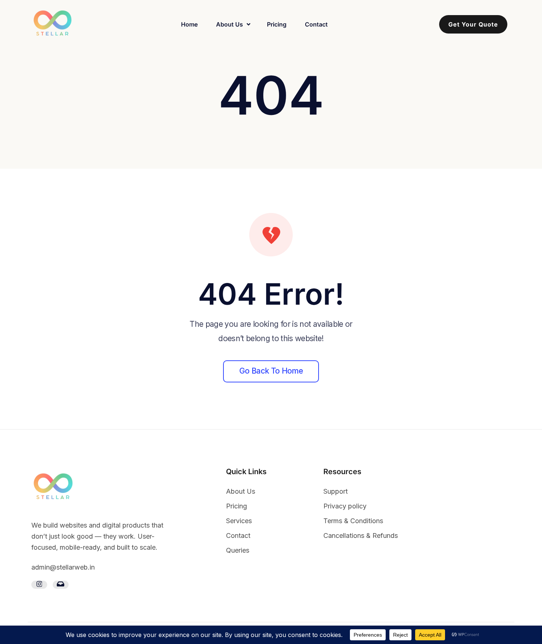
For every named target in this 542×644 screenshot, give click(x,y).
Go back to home (271, 370)
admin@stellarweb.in (63, 567)
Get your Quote (473, 24)
